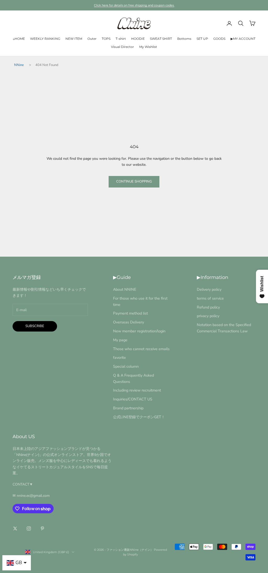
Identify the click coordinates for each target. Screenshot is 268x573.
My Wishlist (148, 47)
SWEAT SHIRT (161, 39)
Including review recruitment (137, 390)
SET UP (202, 39)
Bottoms (184, 39)
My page (120, 340)
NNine (19, 65)
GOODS (219, 39)
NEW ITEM (73, 39)
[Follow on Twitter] (15, 528)
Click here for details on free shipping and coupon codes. (134, 5)
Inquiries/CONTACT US (132, 399)
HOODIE (138, 39)
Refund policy (208, 307)
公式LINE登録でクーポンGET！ (139, 417)
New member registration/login (139, 331)
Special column (126, 366)
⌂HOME (19, 39)
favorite (119, 357)
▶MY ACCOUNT (243, 39)
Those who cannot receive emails (141, 348)
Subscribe (34, 326)
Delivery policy (209, 289)
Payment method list (130, 313)
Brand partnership (128, 408)
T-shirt (121, 39)
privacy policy (208, 315)
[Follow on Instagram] (28, 528)
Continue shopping (134, 181)
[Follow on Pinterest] (42, 528)
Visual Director (122, 47)
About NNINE (124, 289)
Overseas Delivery (128, 322)
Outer (92, 39)
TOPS (106, 39)
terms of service (210, 298)
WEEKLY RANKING (45, 39)
